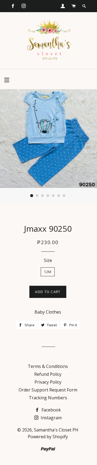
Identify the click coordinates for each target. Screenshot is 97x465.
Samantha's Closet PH (56, 430)
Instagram (51, 418)
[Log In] (63, 6)
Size (48, 260)
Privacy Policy (47, 382)
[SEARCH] (84, 6)
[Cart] (73, 6)
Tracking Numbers (48, 398)
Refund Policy (47, 374)
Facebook (50, 410)
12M (48, 271)
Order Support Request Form (48, 390)
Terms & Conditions (48, 366)
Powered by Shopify (48, 437)
